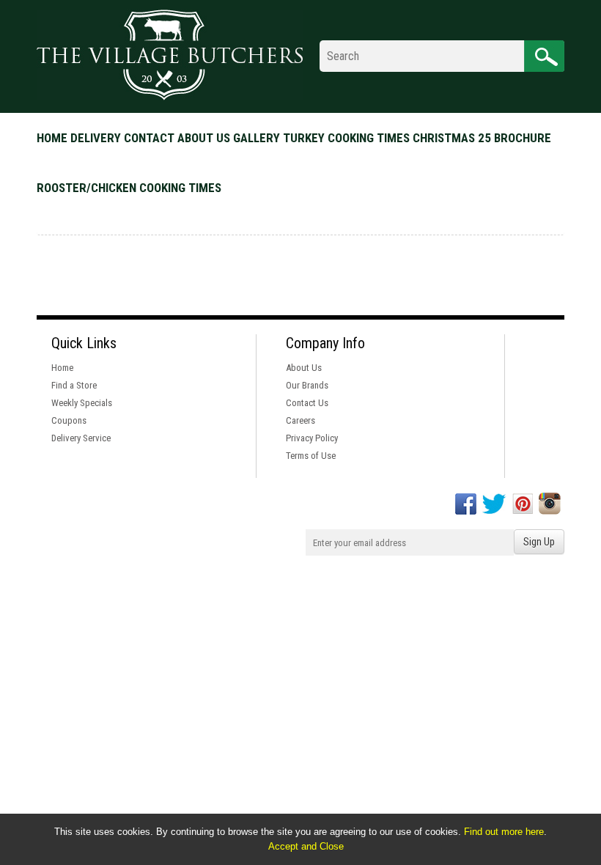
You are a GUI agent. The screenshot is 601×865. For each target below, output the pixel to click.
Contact (149, 137)
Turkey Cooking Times (346, 137)
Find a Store (74, 385)
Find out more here (504, 831)
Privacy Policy (312, 437)
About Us (304, 367)
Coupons (68, 420)
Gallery (256, 137)
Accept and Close (306, 846)
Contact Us (307, 402)
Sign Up (539, 542)
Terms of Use (311, 455)
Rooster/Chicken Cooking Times (129, 187)
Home (52, 137)
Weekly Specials (81, 402)
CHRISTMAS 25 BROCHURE (482, 137)
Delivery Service (81, 437)
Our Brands (307, 385)
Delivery (95, 137)
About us (203, 137)
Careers (300, 420)
